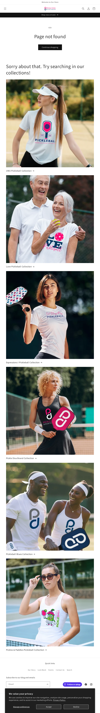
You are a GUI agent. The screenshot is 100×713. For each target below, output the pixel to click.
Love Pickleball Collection (19, 266)
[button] (5, 8)
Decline (76, 707)
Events (51, 670)
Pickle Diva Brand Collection (20, 458)
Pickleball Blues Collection (19, 554)
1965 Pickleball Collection (19, 170)
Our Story (31, 670)
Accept (48, 707)
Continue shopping (50, 47)
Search (69, 670)
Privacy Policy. (59, 700)
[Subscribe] (47, 684)
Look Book (42, 670)
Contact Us (60, 670)
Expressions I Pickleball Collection (23, 362)
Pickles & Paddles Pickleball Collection (25, 649)
